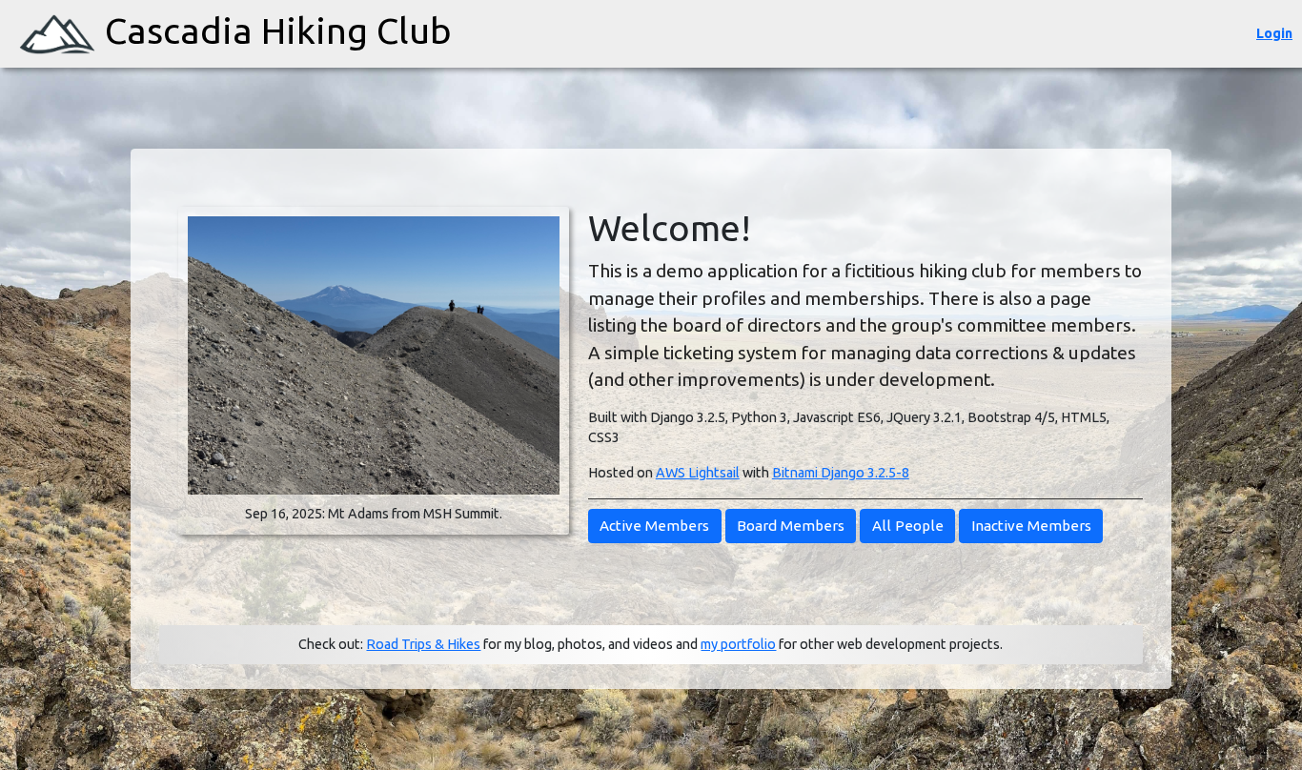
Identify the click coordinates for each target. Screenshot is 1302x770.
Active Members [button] (654, 525)
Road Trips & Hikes (423, 644)
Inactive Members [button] (1031, 525)
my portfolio (738, 644)
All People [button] (908, 525)
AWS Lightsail (698, 472)
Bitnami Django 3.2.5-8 (840, 472)
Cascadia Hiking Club (278, 30)
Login (1274, 33)
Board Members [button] (790, 525)
